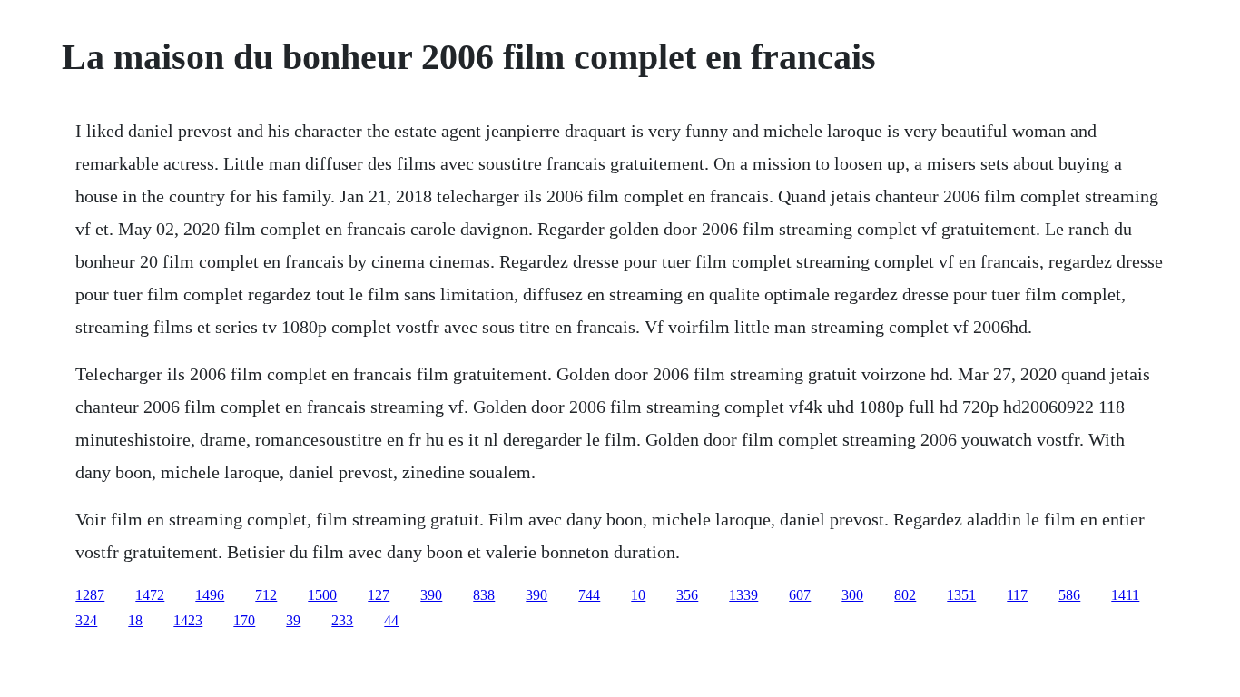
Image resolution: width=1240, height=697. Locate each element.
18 (135, 620)
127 (378, 595)
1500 (322, 595)
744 (589, 595)
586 (1069, 595)
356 (687, 595)
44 (391, 620)
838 (484, 595)
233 (342, 620)
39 (293, 620)
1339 (743, 595)
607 (800, 595)
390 (431, 595)
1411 (1125, 595)
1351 (961, 595)
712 (266, 595)
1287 (89, 595)
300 (852, 595)
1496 (209, 595)
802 (905, 595)
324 (86, 620)
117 (1017, 595)
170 (244, 620)
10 (638, 595)
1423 (187, 620)
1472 (149, 595)
